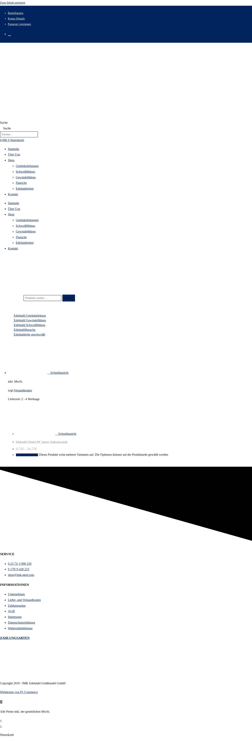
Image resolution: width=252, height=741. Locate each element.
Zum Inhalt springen (12, 2)
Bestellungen (15, 13)
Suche (4, 122)
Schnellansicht (59, 372)
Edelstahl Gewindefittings (30, 320)
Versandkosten (23, 390)
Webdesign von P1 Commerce (19, 692)
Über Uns (14, 154)
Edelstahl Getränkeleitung (30, 315)
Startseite (13, 149)
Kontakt (13, 194)
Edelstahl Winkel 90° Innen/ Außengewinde (42, 442)
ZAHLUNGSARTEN (15, 638)
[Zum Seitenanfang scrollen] (1, 702)
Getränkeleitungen (27, 166)
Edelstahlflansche (24, 329)
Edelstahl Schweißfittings (29, 325)
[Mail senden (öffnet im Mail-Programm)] (9, 33)
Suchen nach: (14, 298)
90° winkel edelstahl (19, 282)
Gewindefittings (26, 177)
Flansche (21, 183)
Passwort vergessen (19, 24)
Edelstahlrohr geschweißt (29, 334)
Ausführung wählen (27, 455)
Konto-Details (16, 18)
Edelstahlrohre (25, 188)
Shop (11, 160)
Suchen (68, 298)
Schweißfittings (25, 171)
